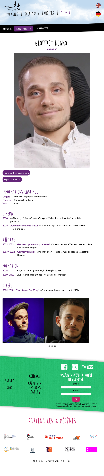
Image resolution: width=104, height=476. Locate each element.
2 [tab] (52, 346)
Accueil (7, 29)
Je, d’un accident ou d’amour (24, 225)
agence (65, 13)
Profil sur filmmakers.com (16, 172)
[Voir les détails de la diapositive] (25, 320)
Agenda (9, 381)
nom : (76, 390)
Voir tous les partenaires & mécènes (52, 461)
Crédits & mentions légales (34, 387)
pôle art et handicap (39, 13)
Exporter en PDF (12, 179)
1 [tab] (49, 346)
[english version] (98, 5)
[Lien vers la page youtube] (87, 363)
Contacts (42, 28)
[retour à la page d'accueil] (11, 3)
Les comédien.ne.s (24, 27)
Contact (34, 376)
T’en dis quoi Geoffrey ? (27, 290)
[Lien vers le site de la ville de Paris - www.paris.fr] (32, 450)
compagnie (11, 15)
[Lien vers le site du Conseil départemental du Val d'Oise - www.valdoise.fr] (76, 437)
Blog (9, 388)
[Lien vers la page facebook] (64, 363)
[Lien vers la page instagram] (75, 363)
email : (76, 383)
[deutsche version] (98, 14)
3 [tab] (55, 346)
